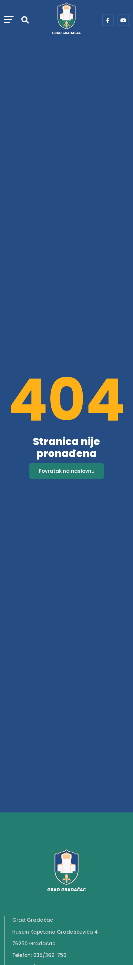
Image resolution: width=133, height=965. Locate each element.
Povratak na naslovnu (67, 471)
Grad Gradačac (32, 920)
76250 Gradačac (33, 943)
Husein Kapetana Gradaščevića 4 (55, 931)
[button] (9, 20)
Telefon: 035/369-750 (39, 955)
